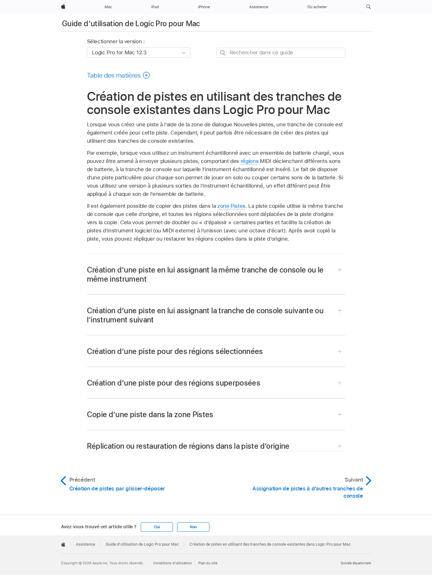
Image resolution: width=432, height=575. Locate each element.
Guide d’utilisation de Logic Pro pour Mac (131, 23)
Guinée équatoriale (356, 563)
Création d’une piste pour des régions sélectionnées (175, 351)
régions (250, 161)
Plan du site (207, 563)
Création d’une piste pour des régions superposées (174, 382)
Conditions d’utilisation (172, 563)
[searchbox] (280, 52)
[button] (368, 7)
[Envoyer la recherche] (223, 53)
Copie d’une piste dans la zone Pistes (150, 414)
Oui (157, 527)
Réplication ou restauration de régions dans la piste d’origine (188, 446)
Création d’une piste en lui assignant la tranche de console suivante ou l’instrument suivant (205, 315)
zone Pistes (231, 206)
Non (193, 527)
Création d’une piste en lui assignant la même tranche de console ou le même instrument (205, 274)
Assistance (85, 544)
